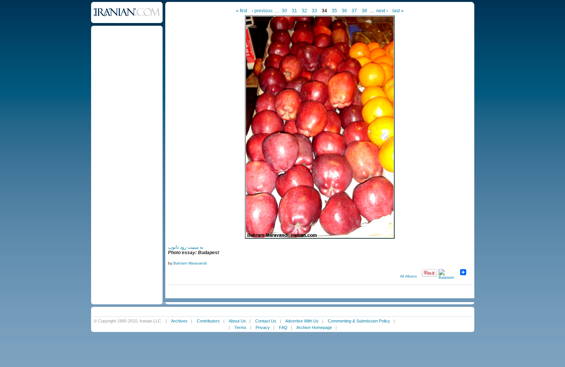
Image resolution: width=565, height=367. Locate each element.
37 (354, 10)
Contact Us (265, 321)
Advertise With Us (302, 321)
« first (241, 10)
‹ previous (262, 10)
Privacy (263, 327)
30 (284, 10)
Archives (179, 321)
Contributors (208, 321)
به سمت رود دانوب (185, 247)
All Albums (408, 276)
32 (304, 10)
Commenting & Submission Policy (359, 321)
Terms (240, 327)
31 (294, 10)
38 (364, 10)
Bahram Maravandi (190, 263)
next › (382, 10)
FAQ (283, 327)
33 (314, 10)
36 (344, 10)
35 (334, 10)
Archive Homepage (314, 327)
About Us (237, 321)
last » (398, 10)
